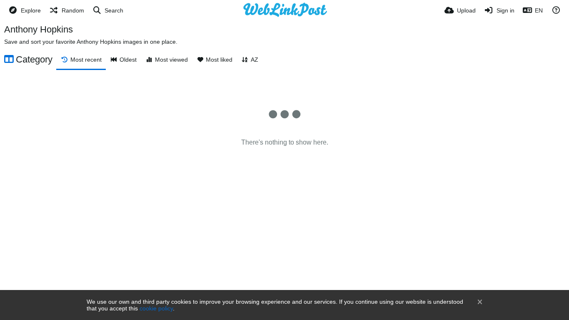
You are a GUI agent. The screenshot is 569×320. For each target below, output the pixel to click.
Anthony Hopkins (38, 29)
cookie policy (156, 308)
